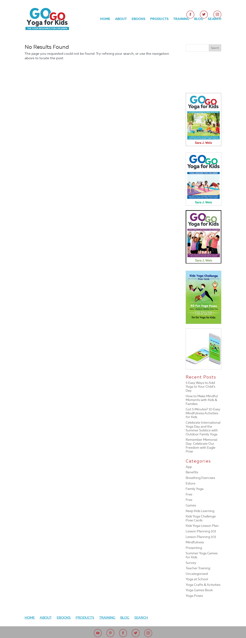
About (121, 19)
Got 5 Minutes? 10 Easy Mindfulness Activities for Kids (203, 413)
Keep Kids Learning (200, 511)
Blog (198, 19)
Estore (190, 483)
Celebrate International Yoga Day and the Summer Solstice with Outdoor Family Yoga (203, 428)
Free (189, 494)
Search (214, 19)
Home (105, 19)
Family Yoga (194, 489)
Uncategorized (197, 574)
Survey (191, 563)
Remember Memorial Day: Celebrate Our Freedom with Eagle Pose (201, 445)
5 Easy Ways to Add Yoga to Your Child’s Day (200, 387)
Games (191, 505)
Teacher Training (198, 568)
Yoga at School (197, 579)
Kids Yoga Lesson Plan (202, 526)
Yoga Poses (194, 596)
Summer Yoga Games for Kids (202, 555)
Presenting (194, 548)
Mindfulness (195, 542)
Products (159, 19)
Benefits (192, 472)
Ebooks (139, 19)
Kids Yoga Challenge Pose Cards (201, 518)
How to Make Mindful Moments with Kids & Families (202, 400)
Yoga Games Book (199, 590)
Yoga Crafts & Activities (203, 585)
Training (181, 19)
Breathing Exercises (200, 478)
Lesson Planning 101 (201, 531)
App (189, 467)
